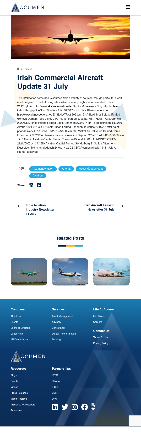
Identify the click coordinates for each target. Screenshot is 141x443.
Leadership (17, 334)
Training (56, 339)
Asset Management (62, 316)
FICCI (55, 387)
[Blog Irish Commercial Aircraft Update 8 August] (70, 271)
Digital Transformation (64, 334)
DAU (54, 399)
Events (14, 381)
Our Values (99, 316)
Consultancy (58, 328)
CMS (54, 393)
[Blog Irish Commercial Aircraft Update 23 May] (29, 271)
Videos (14, 387)
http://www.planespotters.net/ (34, 114)
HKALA (56, 381)
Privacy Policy (100, 343)
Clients (14, 322)
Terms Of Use (100, 337)
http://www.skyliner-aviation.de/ (53, 106)
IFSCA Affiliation (19, 339)
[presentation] (18, 206)
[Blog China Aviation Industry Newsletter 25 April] (111, 271)
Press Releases (19, 393)
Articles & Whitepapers (23, 405)
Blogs (14, 375)
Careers (97, 322)
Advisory (56, 322)
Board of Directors (20, 328)
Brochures (16, 410)
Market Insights (19, 399)
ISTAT (55, 375)
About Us (16, 316)
